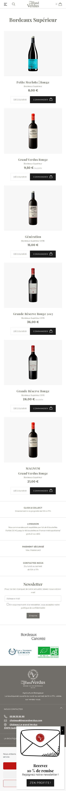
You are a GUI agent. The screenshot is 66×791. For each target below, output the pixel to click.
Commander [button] (41, 99)
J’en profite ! (40, 782)
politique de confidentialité (33, 608)
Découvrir (20, 99)
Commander (41, 177)
